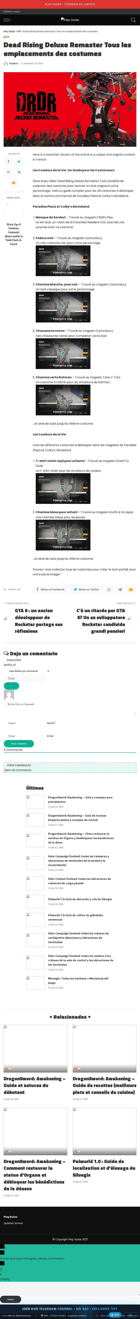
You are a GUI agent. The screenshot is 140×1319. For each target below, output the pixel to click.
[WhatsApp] (8, 172)
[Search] (132, 20)
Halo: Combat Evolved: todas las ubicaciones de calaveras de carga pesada (79, 881)
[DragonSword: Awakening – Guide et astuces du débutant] (35, 1049)
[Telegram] (19, 172)
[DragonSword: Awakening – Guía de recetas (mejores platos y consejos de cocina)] (35, 820)
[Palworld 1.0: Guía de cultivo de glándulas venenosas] (35, 920)
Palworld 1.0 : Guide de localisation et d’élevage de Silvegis (104, 1168)
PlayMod (13, 64)
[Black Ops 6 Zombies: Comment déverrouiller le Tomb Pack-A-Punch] (13, 211)
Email (50, 736)
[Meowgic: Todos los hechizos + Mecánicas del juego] (35, 983)
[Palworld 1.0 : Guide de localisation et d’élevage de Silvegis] (104, 1131)
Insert (10, 1299)
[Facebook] (8, 161)
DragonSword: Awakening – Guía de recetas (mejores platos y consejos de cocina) (77, 817)
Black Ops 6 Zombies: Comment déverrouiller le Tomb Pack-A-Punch (14, 234)
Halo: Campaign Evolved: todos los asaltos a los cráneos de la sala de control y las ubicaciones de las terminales (80, 960)
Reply (6, 1279)
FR (7, 37)
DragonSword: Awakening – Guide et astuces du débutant (34, 1085)
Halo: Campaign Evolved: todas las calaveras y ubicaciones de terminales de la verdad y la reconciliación (78, 860)
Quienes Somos (13, 1223)
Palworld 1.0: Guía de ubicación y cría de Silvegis (80, 899)
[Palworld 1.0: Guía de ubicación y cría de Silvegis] (35, 901)
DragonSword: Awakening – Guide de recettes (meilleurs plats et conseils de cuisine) (104, 1085)
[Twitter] (19, 161)
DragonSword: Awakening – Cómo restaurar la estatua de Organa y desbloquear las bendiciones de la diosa (81, 838)
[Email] (13, 182)
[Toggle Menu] (4, 4)
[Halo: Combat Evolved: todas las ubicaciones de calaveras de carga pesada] (35, 883)
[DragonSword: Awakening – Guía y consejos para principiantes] (35, 802)
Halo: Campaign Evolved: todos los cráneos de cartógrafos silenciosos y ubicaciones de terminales (78, 937)
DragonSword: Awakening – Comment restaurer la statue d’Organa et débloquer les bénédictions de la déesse (34, 1175)
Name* (51, 723)
